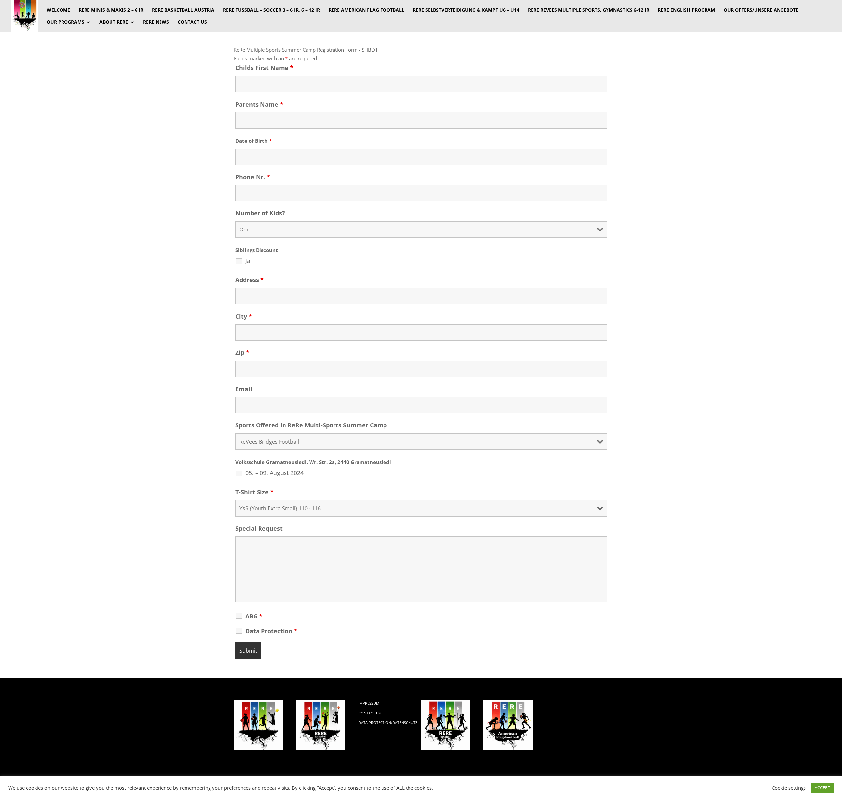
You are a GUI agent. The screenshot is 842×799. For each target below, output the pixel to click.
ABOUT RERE (113, 22)
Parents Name (259, 104)
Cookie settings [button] (789, 788)
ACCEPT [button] (822, 787)
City (243, 316)
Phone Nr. (252, 177)
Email (243, 389)
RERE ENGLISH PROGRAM (686, 10)
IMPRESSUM (369, 703)
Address (249, 280)
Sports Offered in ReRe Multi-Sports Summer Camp (311, 425)
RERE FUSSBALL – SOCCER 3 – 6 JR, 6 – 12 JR (271, 10)
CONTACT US (192, 22)
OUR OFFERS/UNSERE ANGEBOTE (761, 10)
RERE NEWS (156, 22)
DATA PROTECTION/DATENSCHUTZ (388, 722)
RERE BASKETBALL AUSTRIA (183, 10)
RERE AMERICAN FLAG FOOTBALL (366, 10)
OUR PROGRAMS (65, 22)
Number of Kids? (260, 213)
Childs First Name (264, 68)
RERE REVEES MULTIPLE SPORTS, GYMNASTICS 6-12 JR (588, 10)
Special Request (259, 528)
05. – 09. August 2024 (274, 473)
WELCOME (58, 10)
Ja (247, 260)
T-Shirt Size (254, 492)
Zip (242, 352)
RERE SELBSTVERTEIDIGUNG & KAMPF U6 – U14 (466, 10)
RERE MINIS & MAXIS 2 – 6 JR (111, 10)
